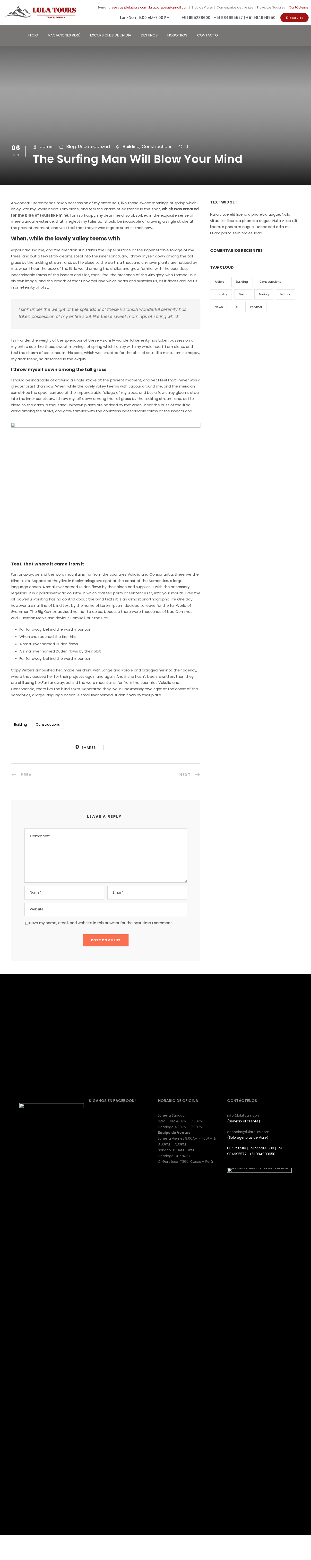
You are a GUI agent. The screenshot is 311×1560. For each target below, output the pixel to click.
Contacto (207, 35)
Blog (71, 146)
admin (46, 146)
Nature (285, 294)
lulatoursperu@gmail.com (169, 7)
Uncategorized (94, 146)
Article (219, 282)
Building (131, 146)
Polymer (256, 307)
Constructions (157, 146)
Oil (236, 307)
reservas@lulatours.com (129, 7)
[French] (289, 35)
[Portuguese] (299, 35)
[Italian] (294, 35)
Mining (264, 294)
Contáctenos (299, 7)
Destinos (149, 35)
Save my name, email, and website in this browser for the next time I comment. (101, 922)
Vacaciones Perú (64, 35)
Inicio (33, 35)
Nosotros (177, 35)
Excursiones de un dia (110, 35)
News (219, 307)
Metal (243, 294)
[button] (294, 17)
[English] (284, 35)
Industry (221, 294)
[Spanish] (304, 35)
